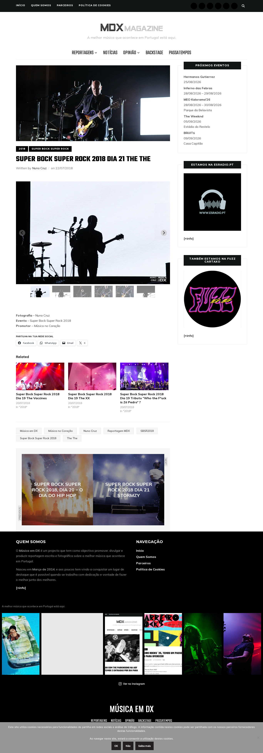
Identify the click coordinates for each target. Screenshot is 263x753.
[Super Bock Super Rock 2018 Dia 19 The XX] (92, 376)
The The (72, 438)
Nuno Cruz (39, 168)
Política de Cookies (95, 5)
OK (116, 745)
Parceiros (65, 5)
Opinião (129, 53)
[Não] (258, 738)
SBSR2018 (147, 431)
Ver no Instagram (134, 683)
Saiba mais (144, 745)
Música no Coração (60, 431)
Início (20, 5)
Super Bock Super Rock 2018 (38, 438)
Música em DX (29, 431)
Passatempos (180, 53)
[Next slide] (164, 233)
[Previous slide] (22, 233)
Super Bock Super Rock (50, 148)
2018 (22, 148)
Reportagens (83, 53)
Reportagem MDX (119, 431)
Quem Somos (41, 5)
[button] (40, 291)
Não (128, 745)
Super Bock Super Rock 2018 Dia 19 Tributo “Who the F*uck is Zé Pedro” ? (143, 398)
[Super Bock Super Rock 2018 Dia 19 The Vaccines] (40, 376)
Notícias (110, 53)
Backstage (154, 53)
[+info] (21, 588)
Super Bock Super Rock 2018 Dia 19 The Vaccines (37, 396)
